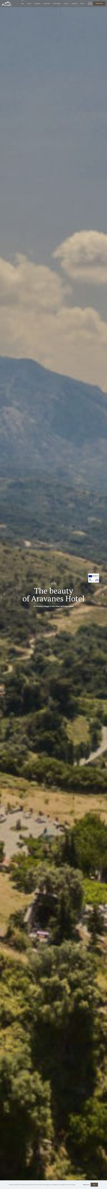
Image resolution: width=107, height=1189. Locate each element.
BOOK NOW (99, 3)
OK (94, 1184)
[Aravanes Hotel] (6, 3)
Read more (86, 1184)
